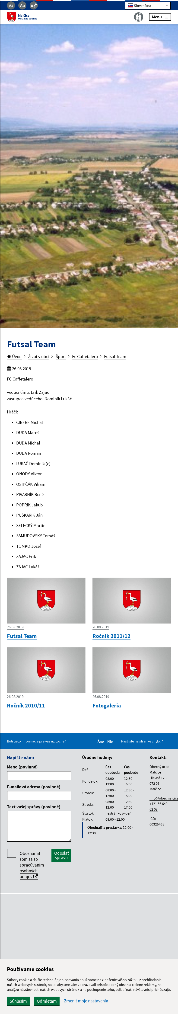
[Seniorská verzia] (138, 17)
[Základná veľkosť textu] (22, 5)
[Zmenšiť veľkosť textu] (11, 5)
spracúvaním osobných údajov (32, 870)
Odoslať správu (61, 855)
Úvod (16, 356)
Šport (61, 356)
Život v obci (38, 356)
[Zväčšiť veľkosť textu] (34, 5)
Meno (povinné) (22, 767)
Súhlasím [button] (18, 1001)
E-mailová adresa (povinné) (33, 787)
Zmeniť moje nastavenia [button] (86, 1001)
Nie (110, 741)
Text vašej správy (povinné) (33, 806)
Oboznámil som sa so (32, 865)
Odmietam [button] (47, 1001)
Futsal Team (115, 356)
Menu (157, 16)
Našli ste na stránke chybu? (142, 741)
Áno (101, 741)
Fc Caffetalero (85, 356)
